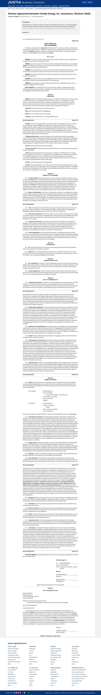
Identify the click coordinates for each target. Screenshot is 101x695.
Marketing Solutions (64, 5)
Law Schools (38, 5)
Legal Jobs (53, 670)
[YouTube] (16, 693)
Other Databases (55, 668)
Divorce (31, 653)
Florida (31, 678)
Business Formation (55, 648)
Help (67, 692)
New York (31, 681)
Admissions (75, 651)
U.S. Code (10, 672)
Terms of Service (73, 692)
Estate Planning (33, 657)
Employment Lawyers (13, 655)
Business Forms (54, 674)
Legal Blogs (53, 672)
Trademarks (53, 681)
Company (62, 692)
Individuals (32, 646)
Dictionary (74, 648)
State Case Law (33, 674)
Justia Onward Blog (77, 681)
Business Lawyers (12, 651)
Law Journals (75, 657)
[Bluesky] (24, 693)
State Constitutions (34, 670)
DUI (30, 655)
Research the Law (29, 5)
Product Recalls (54, 676)
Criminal (31, 651)
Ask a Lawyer (20, 5)
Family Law (32, 659)
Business (53, 646)
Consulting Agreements (37, 16)
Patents (52, 678)
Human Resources (25, 16)
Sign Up (90, 2)
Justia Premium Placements (79, 674)
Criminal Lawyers (12, 653)
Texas (30, 683)
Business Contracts (20, 8)
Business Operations (55, 651)
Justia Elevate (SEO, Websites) (79, 676)
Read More (25, 32)
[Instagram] (20, 693)
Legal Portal (56, 692)
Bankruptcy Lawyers (13, 648)
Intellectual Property (55, 655)
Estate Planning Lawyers (14, 657)
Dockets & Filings (12, 683)
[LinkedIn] (14, 693)
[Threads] (22, 693)
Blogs (73, 659)
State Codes (32, 672)
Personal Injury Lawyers (14, 661)
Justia (9, 8)
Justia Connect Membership (79, 670)
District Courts (11, 681)
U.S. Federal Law (13, 668)
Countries (53, 683)
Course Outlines (76, 655)
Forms (13, 8)
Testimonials (75, 683)
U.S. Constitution (12, 670)
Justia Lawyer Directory (78, 672)
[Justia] (14, 2)
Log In (84, 2)
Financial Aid (75, 653)
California (31, 676)
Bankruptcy (32, 648)
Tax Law (52, 661)
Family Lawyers (12, 659)
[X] (26, 693)
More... (9, 664)
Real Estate (53, 659)
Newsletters (55, 5)
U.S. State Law (33, 668)
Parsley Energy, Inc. (30, 8)
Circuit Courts (11, 678)
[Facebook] (18, 693)
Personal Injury (33, 661)
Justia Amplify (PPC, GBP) (78, 678)
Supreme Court (12, 676)
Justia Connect (48, 692)
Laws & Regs (46, 5)
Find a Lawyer (11, 5)
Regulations (11, 674)
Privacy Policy (81, 692)
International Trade (55, 657)
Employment (53, 653)
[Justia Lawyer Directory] (28, 693)
